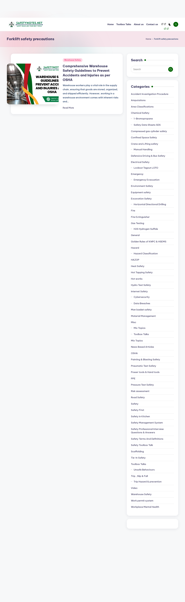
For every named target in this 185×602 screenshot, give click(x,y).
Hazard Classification (146, 253)
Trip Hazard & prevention (148, 481)
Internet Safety (139, 291)
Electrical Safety (140, 162)
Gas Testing (137, 223)
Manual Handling (143, 149)
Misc (133, 322)
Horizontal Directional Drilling (150, 204)
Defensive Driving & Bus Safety (148, 155)
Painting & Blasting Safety (145, 359)
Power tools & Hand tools (145, 372)
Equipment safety (141, 192)
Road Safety (138, 397)
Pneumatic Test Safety (143, 365)
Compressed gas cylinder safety (149, 131)
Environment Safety (142, 185)
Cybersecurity (142, 296)
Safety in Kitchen (140, 416)
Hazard (135, 247)
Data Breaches (142, 303)
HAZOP (135, 259)
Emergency (137, 174)
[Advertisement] (81, 9)
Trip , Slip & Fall (139, 476)
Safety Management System (147, 422)
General (135, 235)
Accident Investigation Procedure (149, 94)
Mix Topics (139, 327)
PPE (133, 378)
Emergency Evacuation (147, 179)
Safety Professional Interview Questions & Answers (147, 431)
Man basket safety (141, 309)
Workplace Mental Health (145, 506)
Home (148, 39)
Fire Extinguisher (140, 216)
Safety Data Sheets (147, 124)
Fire (133, 210)
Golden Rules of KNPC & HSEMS (148, 241)
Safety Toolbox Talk (142, 445)
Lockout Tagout (146, 167)
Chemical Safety (140, 112)
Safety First (137, 410)
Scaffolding (137, 451)
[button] (170, 69)
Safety (134, 403)
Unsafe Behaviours (144, 469)
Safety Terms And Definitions (147, 438)
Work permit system (142, 500)
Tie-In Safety (138, 457)
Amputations (138, 100)
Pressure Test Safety (142, 384)
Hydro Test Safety (141, 285)
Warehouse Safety (72, 60)
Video (134, 488)
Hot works (136, 278)
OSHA (134, 353)
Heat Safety (137, 266)
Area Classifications (142, 106)
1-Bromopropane (143, 118)
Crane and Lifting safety (144, 143)
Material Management (143, 316)
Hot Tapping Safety (142, 272)
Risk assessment (140, 391)
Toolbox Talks (141, 334)
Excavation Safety (141, 198)
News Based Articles (142, 346)
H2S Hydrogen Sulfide (146, 228)
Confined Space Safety (144, 137)
